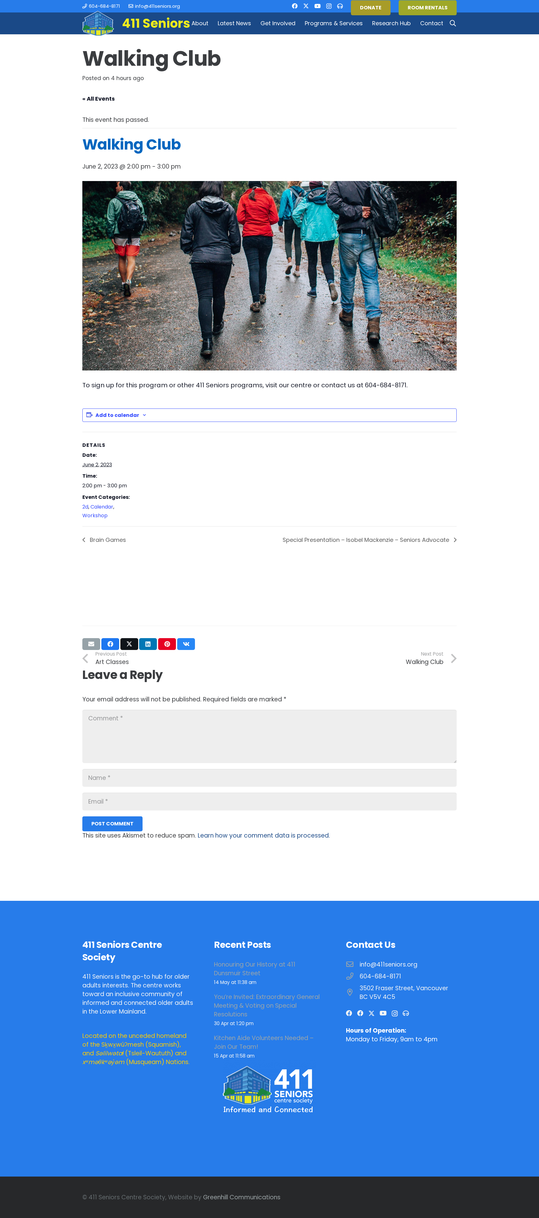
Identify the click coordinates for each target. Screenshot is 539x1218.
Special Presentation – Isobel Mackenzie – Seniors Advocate (367, 540)
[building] (98, 23)
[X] (306, 6)
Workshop (95, 515)
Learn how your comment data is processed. (264, 835)
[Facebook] (295, 6)
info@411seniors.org (388, 964)
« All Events (98, 99)
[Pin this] (167, 644)
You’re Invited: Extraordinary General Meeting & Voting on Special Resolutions (267, 1006)
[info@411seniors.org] (353, 964)
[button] (212, 23)
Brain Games (107, 540)
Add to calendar (117, 415)
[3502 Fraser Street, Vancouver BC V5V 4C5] (353, 992)
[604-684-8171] (353, 976)
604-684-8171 (380, 976)
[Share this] (110, 644)
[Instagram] (329, 6)
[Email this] (91, 644)
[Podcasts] (340, 6)
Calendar (101, 506)
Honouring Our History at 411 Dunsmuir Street (254, 968)
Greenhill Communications (241, 1197)
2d (85, 506)
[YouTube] (317, 6)
